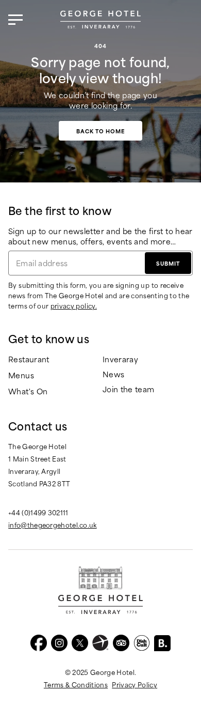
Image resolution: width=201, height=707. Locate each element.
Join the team (129, 389)
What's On (27, 391)
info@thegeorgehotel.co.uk (52, 524)
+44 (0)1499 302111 (38, 512)
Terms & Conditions (76, 684)
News (113, 374)
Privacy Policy (134, 684)
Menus (21, 375)
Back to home (100, 131)
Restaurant (28, 359)
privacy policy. (74, 305)
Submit (168, 263)
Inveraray (120, 359)
